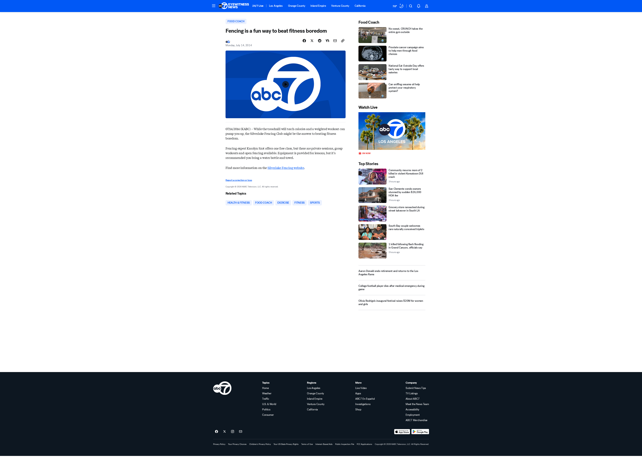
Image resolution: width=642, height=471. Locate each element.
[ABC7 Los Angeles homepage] (234, 6)
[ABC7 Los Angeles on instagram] (232, 431)
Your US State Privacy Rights (286, 444)
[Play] (391, 131)
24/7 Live (257, 6)
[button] (213, 5)
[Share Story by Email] (335, 41)
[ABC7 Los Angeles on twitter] (224, 431)
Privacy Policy (219, 444)
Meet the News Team (417, 404)
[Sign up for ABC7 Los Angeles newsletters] (240, 431)
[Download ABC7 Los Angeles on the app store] (402, 431)
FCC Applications (364, 444)
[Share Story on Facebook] (304, 41)
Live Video (361, 388)
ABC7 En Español (365, 398)
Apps (358, 393)
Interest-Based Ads (324, 444)
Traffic (265, 398)
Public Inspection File (344, 444)
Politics (266, 409)
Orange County (296, 6)
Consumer (268, 415)
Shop (358, 409)
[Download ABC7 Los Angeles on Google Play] (420, 431)
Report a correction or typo (239, 180)
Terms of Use (307, 444)
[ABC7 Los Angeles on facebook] (216, 431)
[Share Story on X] (312, 41)
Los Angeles (276, 6)
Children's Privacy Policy (260, 444)
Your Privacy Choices (237, 444)
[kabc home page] (222, 388)
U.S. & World (269, 404)
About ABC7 (413, 398)
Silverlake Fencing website (286, 167)
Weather (267, 393)
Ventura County (340, 6)
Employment (413, 415)
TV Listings (411, 393)
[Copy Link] (343, 41)
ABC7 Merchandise (416, 420)
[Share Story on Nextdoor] (327, 41)
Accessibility (412, 409)
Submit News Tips (416, 388)
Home (265, 388)
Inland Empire (318, 6)
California (360, 6)
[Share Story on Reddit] (320, 41)
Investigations (362, 404)
